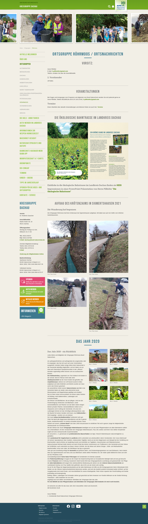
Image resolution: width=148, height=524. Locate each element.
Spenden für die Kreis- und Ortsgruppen (31, 189)
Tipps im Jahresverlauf (29, 182)
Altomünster (25, 68)
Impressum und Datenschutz (45, 518)
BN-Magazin (26, 316)
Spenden (41, 510)
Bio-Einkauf (24, 168)
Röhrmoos (24, 102)
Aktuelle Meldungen (28, 54)
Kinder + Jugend (26, 177)
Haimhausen (24, 79)
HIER (119, 185)
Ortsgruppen (27, 48)
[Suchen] (109, 6)
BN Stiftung (41, 512)
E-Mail (22, 250)
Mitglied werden (43, 508)
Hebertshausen (26, 82)
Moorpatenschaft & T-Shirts (31, 158)
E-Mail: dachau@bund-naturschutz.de (32, 240)
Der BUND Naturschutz (29, 2)
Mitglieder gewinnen (44, 514)
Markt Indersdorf (27, 90)
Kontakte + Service (28, 195)
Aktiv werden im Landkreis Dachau (31, 124)
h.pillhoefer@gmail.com (60, 71)
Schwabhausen (26, 106)
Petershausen (25, 98)
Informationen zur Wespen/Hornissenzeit (29, 132)
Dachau (23, 75)
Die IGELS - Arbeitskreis (29, 118)
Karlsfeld (24, 86)
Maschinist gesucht (28, 138)
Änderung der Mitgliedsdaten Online (32, 254)
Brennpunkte (25, 163)
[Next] (144, 29)
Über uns (23, 59)
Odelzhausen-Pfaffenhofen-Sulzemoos (31, 94)
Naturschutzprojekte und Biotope (30, 145)
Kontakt (55, 508)
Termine (100, 107)
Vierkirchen (24, 109)
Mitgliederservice (57, 512)
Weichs (22, 113)
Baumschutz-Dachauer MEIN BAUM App (31, 152)
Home (21, 48)
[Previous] (3, 29)
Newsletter (55, 510)
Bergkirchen (25, 72)
